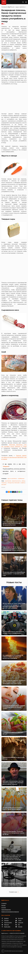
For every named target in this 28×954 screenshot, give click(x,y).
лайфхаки (21, 478)
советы (23, 482)
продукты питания (13, 482)
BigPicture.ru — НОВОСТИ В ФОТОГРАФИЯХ (12, 933)
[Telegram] (21, 492)
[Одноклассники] (9, 492)
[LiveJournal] (15, 492)
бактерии (8, 481)
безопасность (16, 481)
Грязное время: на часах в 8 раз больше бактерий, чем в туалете (14, 457)
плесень (4, 482)
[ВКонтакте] (7, 492)
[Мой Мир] (11, 492)
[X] (13, 492)
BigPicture (11, 7)
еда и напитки (20, 7)
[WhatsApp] (19, 492)
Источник (3, 487)
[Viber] (17, 492)
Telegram (6, 466)
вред (23, 481)
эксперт (3, 484)
